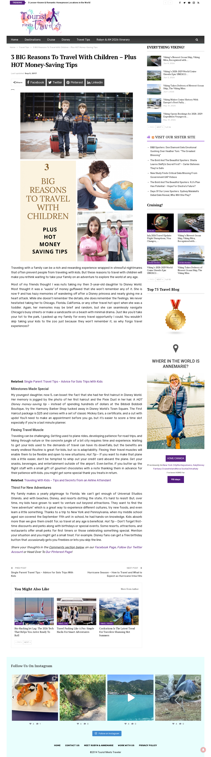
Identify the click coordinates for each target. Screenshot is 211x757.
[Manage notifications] (203, 749)
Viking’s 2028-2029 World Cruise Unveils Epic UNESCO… (179, 73)
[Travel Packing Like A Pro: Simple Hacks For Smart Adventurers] (76, 611)
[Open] (35, 698)
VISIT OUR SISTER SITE (175, 137)
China (191, 468)
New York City (170, 465)
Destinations (33, 39)
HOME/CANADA (175, 458)
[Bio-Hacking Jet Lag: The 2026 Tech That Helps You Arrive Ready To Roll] (34, 611)
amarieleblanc (34, 678)
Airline (151, 231)
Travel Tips (83, 39)
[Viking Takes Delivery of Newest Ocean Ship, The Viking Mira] (154, 89)
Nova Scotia (182, 468)
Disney (66, 39)
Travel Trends (106, 623)
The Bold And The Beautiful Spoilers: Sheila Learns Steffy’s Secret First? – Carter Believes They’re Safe (174, 164)
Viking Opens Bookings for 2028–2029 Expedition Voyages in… (182, 115)
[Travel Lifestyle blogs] (176, 317)
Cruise (51, 39)
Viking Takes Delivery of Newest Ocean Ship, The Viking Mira (183, 87)
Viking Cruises (184, 231)
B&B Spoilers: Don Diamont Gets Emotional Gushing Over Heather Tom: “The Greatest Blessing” (173, 151)
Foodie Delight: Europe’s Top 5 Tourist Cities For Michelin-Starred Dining (63, 2)
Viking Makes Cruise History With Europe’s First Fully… (180, 101)
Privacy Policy (148, 745)
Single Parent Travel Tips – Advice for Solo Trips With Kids (63, 381)
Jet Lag (19, 623)
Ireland (172, 468)
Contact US (72, 745)
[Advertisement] (141, 21)
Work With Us (126, 745)
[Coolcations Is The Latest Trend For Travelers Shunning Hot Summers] (119, 611)
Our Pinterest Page (58, 552)
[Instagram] (55, 717)
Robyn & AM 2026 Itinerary (113, 39)
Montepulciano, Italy (187, 465)
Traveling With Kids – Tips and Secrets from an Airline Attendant (67, 480)
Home (14, 39)
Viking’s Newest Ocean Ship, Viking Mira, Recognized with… (181, 59)
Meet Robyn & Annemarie (98, 745)
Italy (196, 468)
